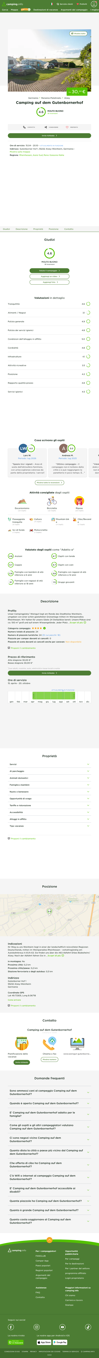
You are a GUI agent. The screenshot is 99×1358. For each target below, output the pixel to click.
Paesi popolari (43, 1265)
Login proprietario (74, 1278)
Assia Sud (38, 155)
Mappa (14, 9)
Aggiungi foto (49, 282)
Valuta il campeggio (48, 271)
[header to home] (12, 4)
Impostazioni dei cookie (49, 1351)
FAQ (38, 1292)
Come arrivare (14, 1000)
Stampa (69, 1305)
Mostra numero (49, 1059)
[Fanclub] (26, 9)
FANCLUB (41, 1256)
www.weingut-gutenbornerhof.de (77, 1053)
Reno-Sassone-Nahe (54, 155)
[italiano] (52, 4)
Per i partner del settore (77, 1268)
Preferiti (83, 4)
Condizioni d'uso (12, 1351)
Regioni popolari (44, 1270)
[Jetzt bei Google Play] (60, 1342)
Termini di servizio (70, 1351)
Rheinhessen (25, 155)
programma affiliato (75, 1273)
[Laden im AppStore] (44, 1342)
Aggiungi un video (49, 276)
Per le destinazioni (74, 1263)
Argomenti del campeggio (74, 9)
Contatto (40, 1297)
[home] (17, 1250)
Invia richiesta (48, 136)
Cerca (5, 9)
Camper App (42, 1260)
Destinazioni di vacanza (45, 9)
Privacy (33, 1351)
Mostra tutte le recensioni (48, 483)
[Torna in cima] (49, 1240)
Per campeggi (72, 1258)
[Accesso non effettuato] (94, 4)
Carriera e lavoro (74, 1300)
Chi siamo (70, 1295)
